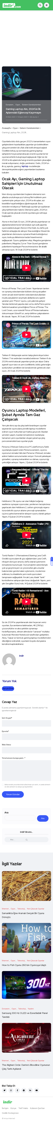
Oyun (15, 128)
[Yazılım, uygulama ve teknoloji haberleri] (12, 5)
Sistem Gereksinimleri (29, 128)
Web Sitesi (6, 744)
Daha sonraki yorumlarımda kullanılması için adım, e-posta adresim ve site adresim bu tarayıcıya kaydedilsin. (27, 786)
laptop (25, 166)
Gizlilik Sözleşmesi (10, 1113)
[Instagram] (11, 1090)
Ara (6, 812)
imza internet (9, 1118)
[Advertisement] (26, 38)
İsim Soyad (7, 718)
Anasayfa (6, 128)
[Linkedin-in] (30, 1090)
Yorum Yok (42, 117)
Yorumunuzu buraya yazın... (13, 758)
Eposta (5, 731)
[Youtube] (36, 1090)
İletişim (5, 1108)
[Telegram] (23, 1090)
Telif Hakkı (23, 1108)
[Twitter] (4, 1090)
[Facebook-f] (17, 1090)
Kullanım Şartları (37, 1108)
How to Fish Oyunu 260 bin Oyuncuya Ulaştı (24, 965)
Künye (13, 1108)
